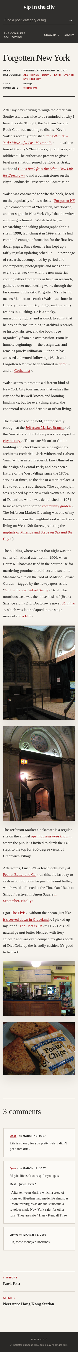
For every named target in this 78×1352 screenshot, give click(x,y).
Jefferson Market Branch (46, 427)
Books (46, 74)
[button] (39, 672)
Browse (50, 35)
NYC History (32, 78)
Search (70, 20)
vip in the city (39, 7)
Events (68, 74)
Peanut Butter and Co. (21, 875)
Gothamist (23, 370)
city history (13, 441)
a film (27, 616)
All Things (31, 74)
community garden (57, 506)
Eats (57, 74)
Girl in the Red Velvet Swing (27, 590)
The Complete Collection (14, 35)
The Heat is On (32, 926)
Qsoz (14, 1136)
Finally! (27, 901)
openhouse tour (51, 836)
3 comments (30, 87)
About (69, 35)
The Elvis (19, 913)
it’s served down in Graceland (27, 919)
